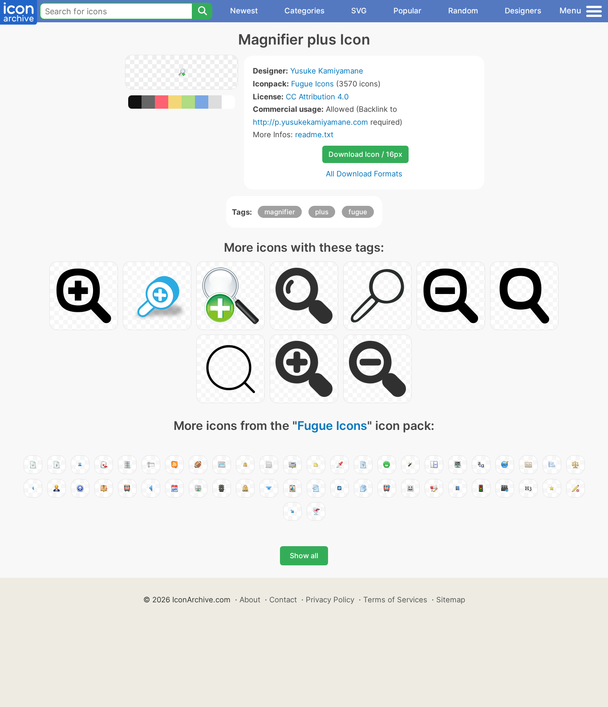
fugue (358, 212)
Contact (283, 599)
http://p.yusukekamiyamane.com (310, 122)
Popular (407, 10)
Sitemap (450, 599)
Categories (304, 10)
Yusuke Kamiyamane (326, 70)
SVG (359, 10)
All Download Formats (364, 173)
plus (321, 212)
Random (463, 10)
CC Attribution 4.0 (317, 96)
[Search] (202, 11)
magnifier (279, 212)
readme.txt (314, 134)
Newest (244, 10)
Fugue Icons (312, 83)
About (249, 599)
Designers (523, 10)
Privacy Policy (330, 599)
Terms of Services (395, 599)
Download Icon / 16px (365, 154)
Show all (304, 555)
